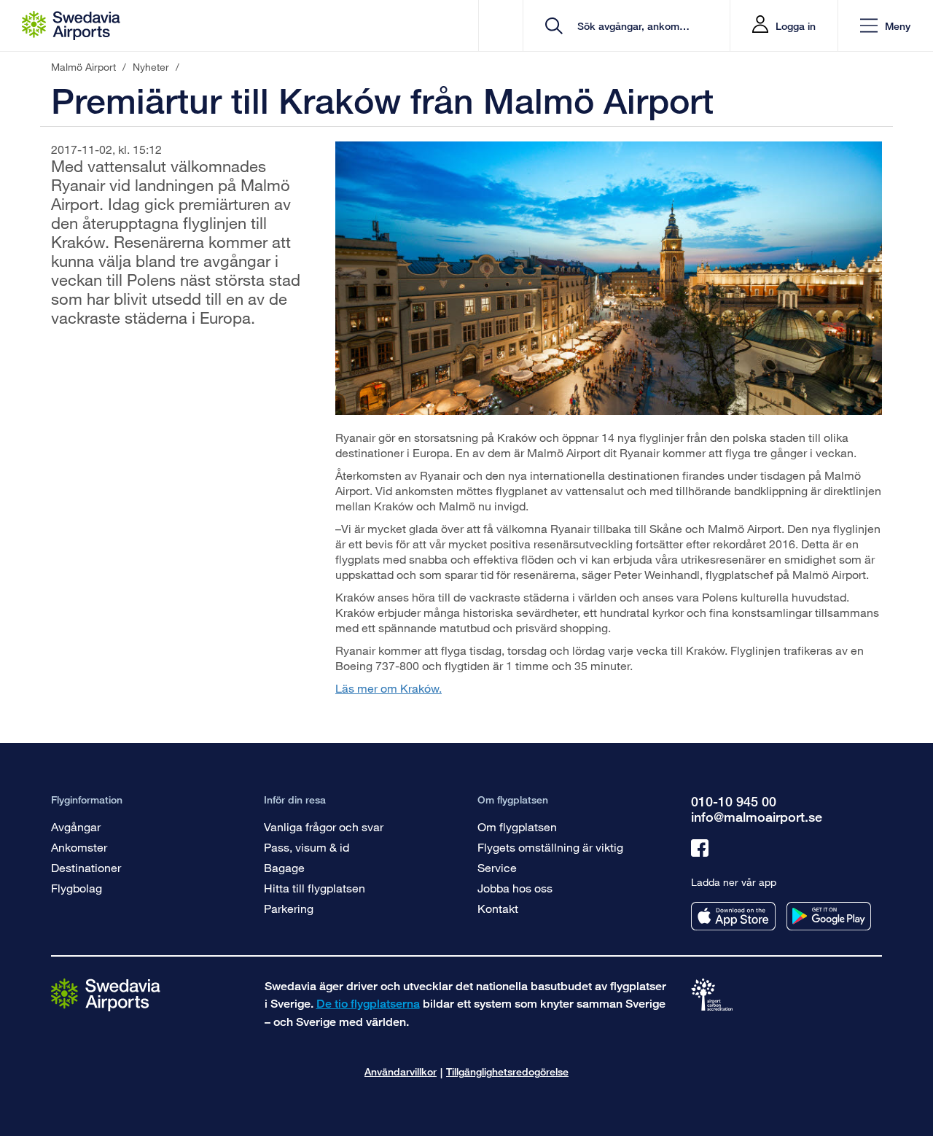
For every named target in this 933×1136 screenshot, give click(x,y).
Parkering (288, 908)
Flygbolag (76, 888)
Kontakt (497, 908)
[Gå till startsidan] (105, 994)
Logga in (796, 26)
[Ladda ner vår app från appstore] (733, 916)
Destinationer (86, 867)
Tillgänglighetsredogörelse (507, 1071)
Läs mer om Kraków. (388, 688)
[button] (885, 26)
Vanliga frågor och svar (323, 826)
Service (497, 867)
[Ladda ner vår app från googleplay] (828, 916)
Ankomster (79, 847)
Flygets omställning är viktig (550, 847)
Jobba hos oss (515, 888)
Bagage (284, 867)
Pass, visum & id (306, 847)
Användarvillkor (400, 1071)
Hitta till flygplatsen (314, 888)
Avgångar (76, 826)
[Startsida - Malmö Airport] (71, 25)
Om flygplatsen (517, 826)
